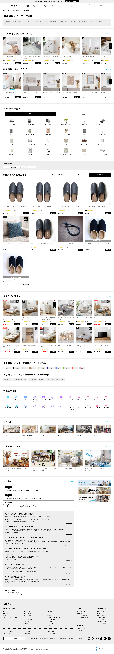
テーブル (27, 617)
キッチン (27, 611)
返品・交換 (101, 619)
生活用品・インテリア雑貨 (10, 617)
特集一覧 (80, 613)
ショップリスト (82, 628)
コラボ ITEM (49, 626)
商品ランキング (50, 631)
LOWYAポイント (102, 622)
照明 (26, 624)
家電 (26, 626)
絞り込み (101, 175)
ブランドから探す (50, 633)
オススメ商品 (7, 633)
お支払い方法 (101, 617)
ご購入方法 (101, 613)
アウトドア (49, 622)
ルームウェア (49, 624)
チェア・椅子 (28, 619)
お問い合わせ (14, 638)
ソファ (5, 611)
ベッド (5, 624)
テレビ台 (6, 613)
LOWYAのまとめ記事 (83, 617)
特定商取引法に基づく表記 (66, 638)
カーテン (6, 619)
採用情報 (80, 630)
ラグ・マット (7, 622)
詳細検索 (27, 633)
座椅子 (27, 622)
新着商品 (27, 631)
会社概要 (33, 638)
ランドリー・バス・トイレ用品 (53, 617)
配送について (101, 615)
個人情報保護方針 (53, 638)
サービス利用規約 (42, 638)
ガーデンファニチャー (51, 619)
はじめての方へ (102, 611)
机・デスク (28, 613)
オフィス (48, 615)
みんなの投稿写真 (82, 615)
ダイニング (28, 615)
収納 (5, 615)
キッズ (48, 613)
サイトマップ (78, 638)
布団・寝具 (49, 611)
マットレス (7, 626)
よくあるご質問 (102, 624)
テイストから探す (8, 631)
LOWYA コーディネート (83, 611)
